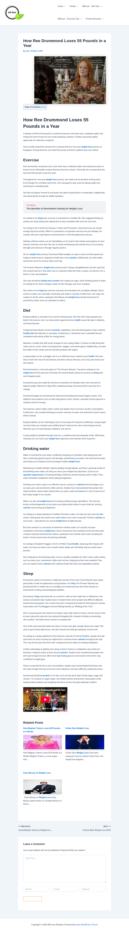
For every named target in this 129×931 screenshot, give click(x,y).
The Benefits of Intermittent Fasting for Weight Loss (55, 208)
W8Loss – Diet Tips (90, 6)
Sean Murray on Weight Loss (37, 773)
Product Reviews (93, 19)
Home (60, 6)
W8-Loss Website (39, 12)
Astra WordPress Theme (87, 925)
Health (73, 6)
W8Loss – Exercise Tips (68, 19)
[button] (64, 6)
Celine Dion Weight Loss (77, 728)
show (43, 107)
